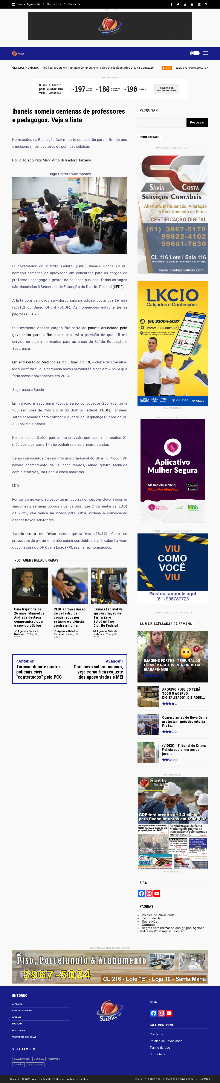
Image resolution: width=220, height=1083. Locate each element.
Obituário (54, 1059)
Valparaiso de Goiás (24, 1037)
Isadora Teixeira (78, 160)
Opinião (18, 1064)
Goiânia (16, 1017)
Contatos (74, 4)
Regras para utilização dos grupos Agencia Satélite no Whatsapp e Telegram (171, 929)
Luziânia (17, 1024)
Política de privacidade (180, 1079)
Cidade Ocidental (22, 1010)
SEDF (118, 287)
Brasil (107, 67)
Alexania (17, 1004)
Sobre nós (154, 1079)
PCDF (104, 410)
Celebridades (22, 1059)
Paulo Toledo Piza (27, 160)
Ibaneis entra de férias (34, 534)
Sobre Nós (54, 4)
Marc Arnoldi (53, 160)
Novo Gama (18, 1030)
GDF (80, 266)
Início (138, 1079)
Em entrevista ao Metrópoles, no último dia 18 (51, 362)
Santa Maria (35, 1064)
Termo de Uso (152, 918)
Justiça (39, 1059)
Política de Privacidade (158, 915)
